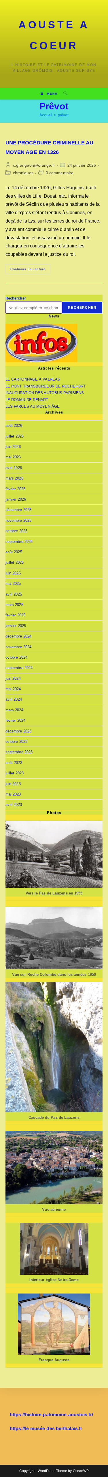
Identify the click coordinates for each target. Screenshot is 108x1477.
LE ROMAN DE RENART (26, 400)
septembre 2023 (19, 752)
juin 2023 (13, 784)
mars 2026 (14, 478)
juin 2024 (13, 678)
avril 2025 (13, 594)
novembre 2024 (18, 647)
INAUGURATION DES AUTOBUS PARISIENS (44, 393)
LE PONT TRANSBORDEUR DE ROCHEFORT (45, 386)
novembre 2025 (18, 520)
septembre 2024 (19, 668)
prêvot (63, 115)
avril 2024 (13, 699)
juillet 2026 (14, 436)
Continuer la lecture (30, 270)
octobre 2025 (16, 531)
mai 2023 (13, 794)
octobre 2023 (16, 741)
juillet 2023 (14, 773)
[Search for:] (63, 93)
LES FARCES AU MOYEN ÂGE (32, 406)
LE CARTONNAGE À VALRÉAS (32, 379)
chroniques (23, 172)
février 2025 (15, 615)
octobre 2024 (16, 657)
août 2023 (13, 762)
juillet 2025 (14, 562)
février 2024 (15, 720)
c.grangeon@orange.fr (34, 165)
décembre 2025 (18, 510)
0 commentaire (59, 172)
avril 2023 (13, 804)
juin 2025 (13, 573)
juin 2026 (13, 446)
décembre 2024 (18, 636)
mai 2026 (13, 457)
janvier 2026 (15, 499)
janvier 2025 (15, 626)
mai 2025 (13, 583)
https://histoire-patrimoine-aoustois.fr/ (51, 1414)
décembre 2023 (18, 731)
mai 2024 (13, 689)
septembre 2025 (19, 541)
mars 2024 (14, 710)
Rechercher (15, 298)
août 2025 (13, 552)
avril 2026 (13, 468)
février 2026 (15, 489)
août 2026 (13, 425)
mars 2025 (14, 604)
